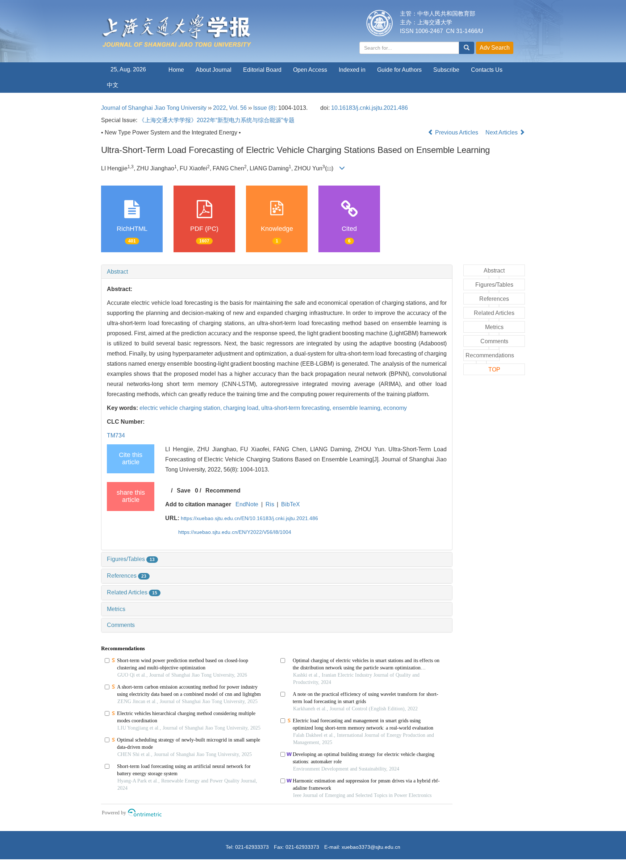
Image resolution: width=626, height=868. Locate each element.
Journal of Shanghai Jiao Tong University (153, 108)
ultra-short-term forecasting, (297, 408)
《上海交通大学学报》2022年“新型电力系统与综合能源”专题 (217, 120)
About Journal (213, 70)
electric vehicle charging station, (181, 408)
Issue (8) (264, 108)
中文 (112, 85)
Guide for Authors (399, 70)
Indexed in (352, 70)
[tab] (276, 272)
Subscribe (446, 70)
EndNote (246, 504)
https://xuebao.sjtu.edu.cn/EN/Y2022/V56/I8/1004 (234, 532)
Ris (270, 504)
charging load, (242, 408)
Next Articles (502, 132)
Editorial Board (262, 70)
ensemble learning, (358, 408)
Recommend (223, 490)
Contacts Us (486, 70)
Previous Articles (457, 132)
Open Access (310, 70)
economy (395, 408)
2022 (219, 108)
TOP (494, 369)
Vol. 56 (238, 108)
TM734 (116, 435)
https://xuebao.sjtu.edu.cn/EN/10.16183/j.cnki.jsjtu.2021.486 (249, 518)
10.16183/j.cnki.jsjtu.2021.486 (369, 108)
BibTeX (290, 504)
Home (176, 70)
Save (184, 490)
